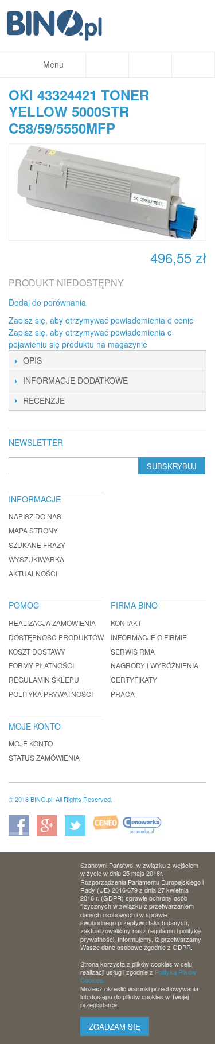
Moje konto (31, 743)
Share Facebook (110, 302)
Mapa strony (33, 530)
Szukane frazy (37, 545)
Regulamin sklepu (44, 679)
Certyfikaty (134, 679)
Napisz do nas (35, 516)
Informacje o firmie (149, 637)
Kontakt (126, 623)
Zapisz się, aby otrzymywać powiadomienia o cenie (101, 320)
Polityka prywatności (51, 694)
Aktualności (33, 573)
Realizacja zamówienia (52, 623)
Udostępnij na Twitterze (133, 302)
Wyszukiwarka (36, 559)
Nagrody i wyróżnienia (154, 665)
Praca (123, 694)
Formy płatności (41, 665)
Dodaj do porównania (47, 302)
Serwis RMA (133, 651)
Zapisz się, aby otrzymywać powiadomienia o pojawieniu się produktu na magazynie (90, 338)
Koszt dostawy (37, 651)
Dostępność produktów (56, 637)
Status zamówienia (44, 757)
